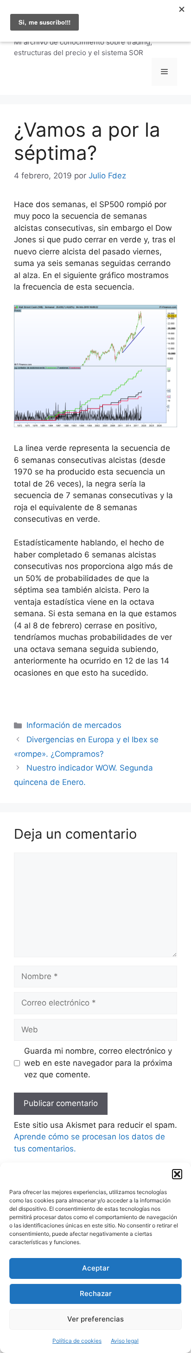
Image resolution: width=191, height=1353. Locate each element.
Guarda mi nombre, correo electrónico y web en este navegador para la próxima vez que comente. (98, 1062)
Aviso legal (125, 1340)
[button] (177, 1174)
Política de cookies (77, 1340)
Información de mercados (73, 725)
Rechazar (96, 1293)
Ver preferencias (95, 1319)
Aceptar (95, 1268)
